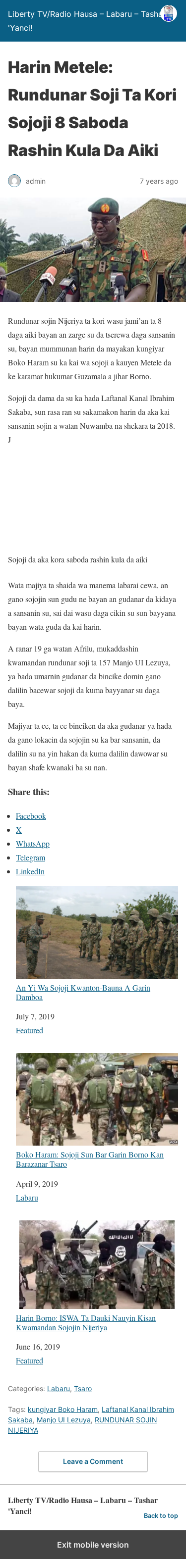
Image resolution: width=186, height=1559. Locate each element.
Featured (29, 1030)
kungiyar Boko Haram (63, 1409)
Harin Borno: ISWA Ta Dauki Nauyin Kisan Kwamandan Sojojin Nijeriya (86, 1322)
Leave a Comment (93, 1461)
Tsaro (83, 1388)
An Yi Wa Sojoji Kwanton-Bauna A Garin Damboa (83, 992)
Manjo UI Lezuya (64, 1419)
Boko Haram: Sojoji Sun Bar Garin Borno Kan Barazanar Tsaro (90, 1158)
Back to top (161, 1515)
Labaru (27, 1197)
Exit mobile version (93, 1545)
